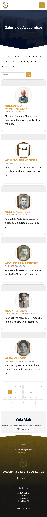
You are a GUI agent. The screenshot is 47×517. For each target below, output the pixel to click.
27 (28, 403)
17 (10, 397)
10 (15, 392)
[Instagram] (30, 478)
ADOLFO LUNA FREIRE (21, 263)
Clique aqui (23, 429)
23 (41, 397)
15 (41, 392)
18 (15, 397)
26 (23, 403)
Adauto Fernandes (21, 160)
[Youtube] (23, 478)
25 (18, 403)
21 (31, 397)
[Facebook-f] (17, 478)
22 (36, 397)
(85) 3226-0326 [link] (23, 453)
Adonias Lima (16, 310)
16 (5, 397)
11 (20, 392)
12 (25, 392)
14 (36, 392)
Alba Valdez (15, 358)
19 (20, 397)
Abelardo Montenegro (16, 107)
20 (25, 397)
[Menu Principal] (42, 5)
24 (12, 403)
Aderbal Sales (17, 211)
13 (31, 392)
